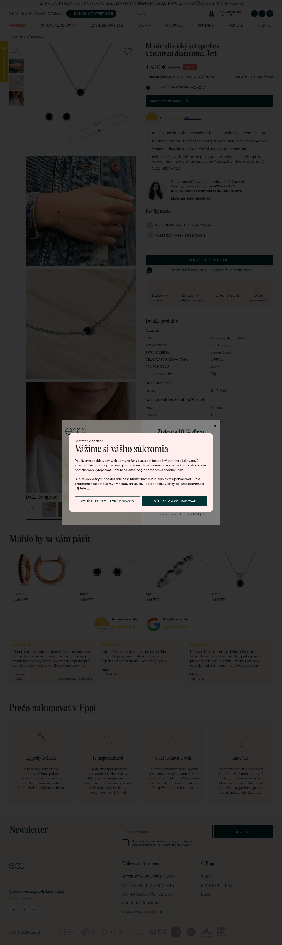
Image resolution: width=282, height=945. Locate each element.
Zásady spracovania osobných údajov (181, 514)
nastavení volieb (130, 484)
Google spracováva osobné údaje (159, 470)
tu (88, 488)
